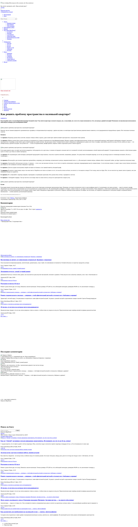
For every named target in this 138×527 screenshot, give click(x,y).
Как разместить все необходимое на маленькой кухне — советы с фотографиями (28, 512)
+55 (2, 460)
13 (3, 460)
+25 (2, 267)
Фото (5, 106)
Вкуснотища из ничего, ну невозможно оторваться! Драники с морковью (26, 260)
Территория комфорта (10, 101)
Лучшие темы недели (6, 436)
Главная (6, 100)
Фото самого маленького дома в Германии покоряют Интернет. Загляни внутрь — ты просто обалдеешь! (37, 500)
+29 (2, 314)
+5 (1, 279)
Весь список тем (5, 220)
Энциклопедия (8, 109)
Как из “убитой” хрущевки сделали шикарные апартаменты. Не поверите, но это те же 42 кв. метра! (36, 441)
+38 (2, 302)
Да (1, 7)
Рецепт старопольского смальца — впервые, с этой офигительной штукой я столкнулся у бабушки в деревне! (39, 295)
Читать (2, 433)
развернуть (4, 118)
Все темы (4, 316)
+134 (2, 448)
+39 (2, 290)
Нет (3, 7)
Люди (5, 104)
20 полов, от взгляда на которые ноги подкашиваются (19, 307)
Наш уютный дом (5, 90)
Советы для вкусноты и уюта (12, 103)
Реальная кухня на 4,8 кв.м (10, 283)
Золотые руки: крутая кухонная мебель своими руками (20, 452)
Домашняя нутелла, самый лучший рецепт (15, 271)
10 (3, 507)
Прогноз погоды (10, 36)
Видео (5, 107)
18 (4, 448)
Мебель (12, 198)
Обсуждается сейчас (6, 255)
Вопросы (6, 110)
